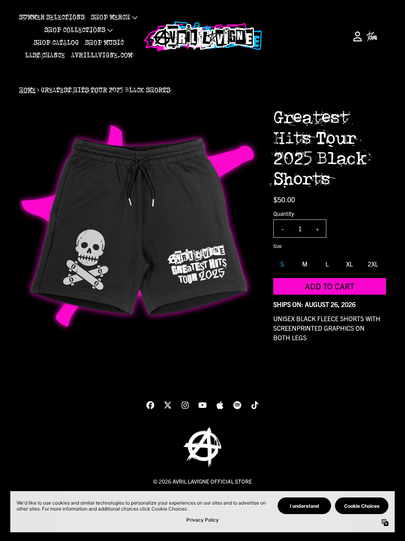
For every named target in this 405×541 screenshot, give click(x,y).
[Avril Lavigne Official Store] (202, 36)
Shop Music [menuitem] (104, 43)
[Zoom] (138, 227)
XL (349, 264)
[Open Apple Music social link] (220, 405)
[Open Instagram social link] (185, 405)
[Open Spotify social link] (237, 405)
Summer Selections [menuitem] (52, 17)
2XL (373, 264)
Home (27, 90)
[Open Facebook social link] (150, 405)
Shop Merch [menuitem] (110, 17)
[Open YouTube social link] (202, 405)
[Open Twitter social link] (167, 405)
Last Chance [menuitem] (45, 55)
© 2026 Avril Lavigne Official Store (202, 481)
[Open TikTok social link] (254, 405)
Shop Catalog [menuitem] (56, 43)
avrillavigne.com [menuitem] (101, 55)
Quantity (283, 213)
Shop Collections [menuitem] (74, 30)
